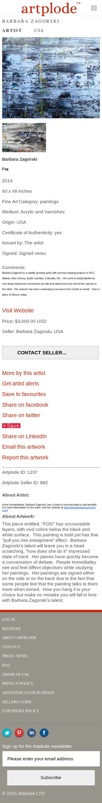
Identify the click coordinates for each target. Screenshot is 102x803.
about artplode (19, 638)
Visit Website (18, 310)
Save (13, 425)
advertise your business (28, 693)
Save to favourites (24, 394)
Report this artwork (25, 457)
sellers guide (17, 702)
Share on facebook (25, 405)
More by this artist (23, 373)
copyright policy (20, 711)
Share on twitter (21, 415)
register (11, 629)
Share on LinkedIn (24, 436)
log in (8, 619)
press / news (14, 656)
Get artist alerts (20, 383)
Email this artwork (23, 447)
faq (6, 665)
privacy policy (17, 683)
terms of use (15, 674)
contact (11, 647)
